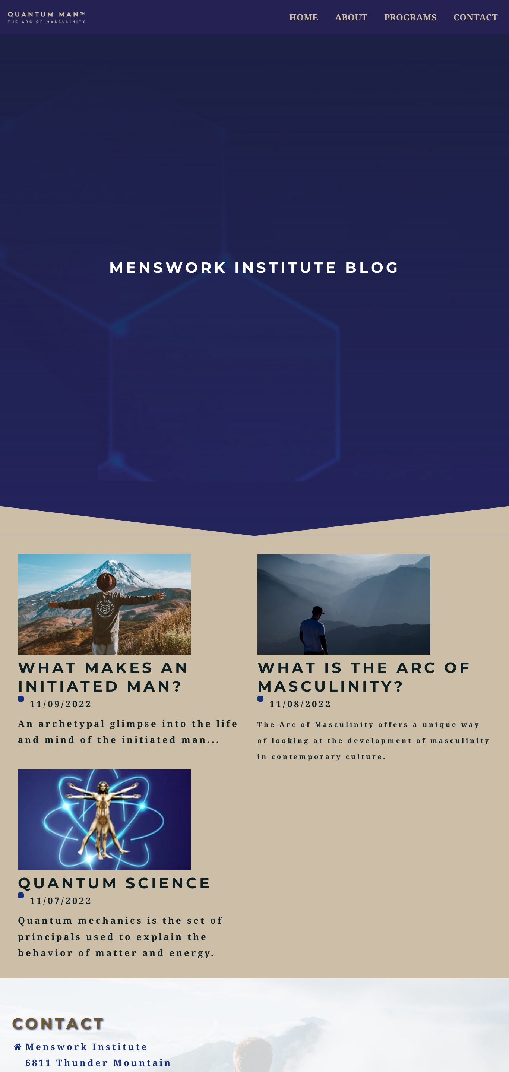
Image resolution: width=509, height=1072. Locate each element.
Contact (475, 17)
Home (303, 17)
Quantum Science (115, 883)
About (351, 17)
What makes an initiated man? (104, 676)
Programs (410, 17)
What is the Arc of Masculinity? (364, 676)
